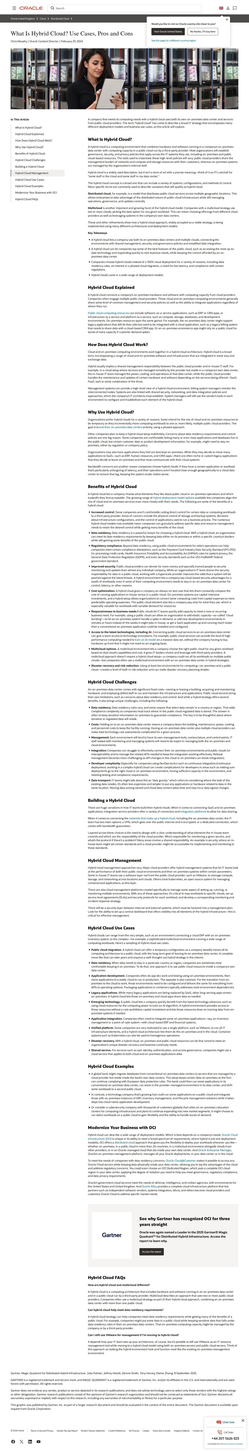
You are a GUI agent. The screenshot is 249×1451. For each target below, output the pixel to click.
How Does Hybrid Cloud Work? (33, 140)
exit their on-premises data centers (120, 427)
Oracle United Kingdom (23, 18)
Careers (146, 1430)
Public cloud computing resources (108, 313)
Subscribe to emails (162, 1430)
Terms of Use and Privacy (42, 1430)
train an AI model (145, 639)
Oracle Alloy (149, 1186)
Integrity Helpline (181, 1430)
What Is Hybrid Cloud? (28, 127)
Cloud (43, 18)
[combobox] (124, 8)
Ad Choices (134, 1430)
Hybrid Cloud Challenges (30, 160)
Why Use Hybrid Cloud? (29, 147)
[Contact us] (235, 8)
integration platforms (193, 811)
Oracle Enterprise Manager (214, 1150)
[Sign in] (228, 8)
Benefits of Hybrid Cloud (30, 153)
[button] (14, 8)
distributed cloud (125, 1142)
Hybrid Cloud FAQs (26, 199)
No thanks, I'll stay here (202, 31)
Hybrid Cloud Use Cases (29, 179)
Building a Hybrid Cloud (29, 166)
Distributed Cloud (60, 18)
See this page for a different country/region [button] (173, 40)
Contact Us (198, 1430)
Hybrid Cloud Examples (29, 186)
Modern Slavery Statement (93, 1430)
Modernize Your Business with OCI (36, 192)
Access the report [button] (151, 1251)
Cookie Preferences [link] (117, 1430)
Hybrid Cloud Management (31, 173)
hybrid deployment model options (173, 497)
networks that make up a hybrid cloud (152, 818)
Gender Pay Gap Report (67, 1430)
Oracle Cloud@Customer (181, 1160)
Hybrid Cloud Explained (29, 134)
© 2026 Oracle (17, 1430)
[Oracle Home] (31, 8)
